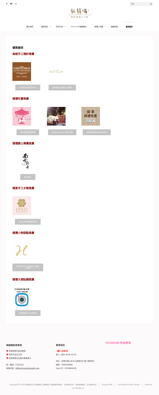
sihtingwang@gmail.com (27, 368)
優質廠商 (129, 27)
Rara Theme (135, 385)
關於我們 (29, 27)
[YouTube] (11, 3)
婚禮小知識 (98, 27)
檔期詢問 (114, 27)
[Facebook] (6, 3)
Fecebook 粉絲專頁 (118, 342)
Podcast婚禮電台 (79, 27)
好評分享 (59, 27)
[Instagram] (16, 3)
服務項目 (44, 27)
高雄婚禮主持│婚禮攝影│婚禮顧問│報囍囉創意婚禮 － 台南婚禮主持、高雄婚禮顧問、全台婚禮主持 (60, 385)
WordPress (79, 388)
